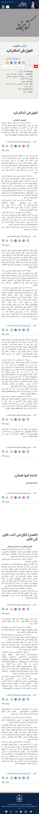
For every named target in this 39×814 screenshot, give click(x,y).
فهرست (36, 66)
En (10, 2)
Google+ (19, 62)
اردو (3, 2)
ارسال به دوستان (7, 62)
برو (3, 67)
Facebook (11, 62)
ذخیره (3, 146)
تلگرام (23, 62)
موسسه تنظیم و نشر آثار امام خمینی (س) (17, 806)
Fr (12, 2)
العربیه (6, 2)
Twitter (15, 62)
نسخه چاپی (7, 146)
